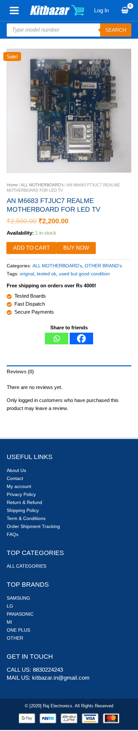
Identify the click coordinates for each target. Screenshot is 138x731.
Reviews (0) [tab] (20, 371)
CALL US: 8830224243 (35, 670)
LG (10, 606)
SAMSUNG (18, 598)
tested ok (46, 273)
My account (19, 486)
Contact (15, 478)
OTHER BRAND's (103, 265)
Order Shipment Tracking (33, 526)
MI (9, 622)
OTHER (15, 638)
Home (12, 185)
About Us (16, 470)
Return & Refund (24, 502)
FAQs (12, 534)
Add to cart (31, 248)
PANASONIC (20, 614)
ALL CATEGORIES (26, 566)
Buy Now (76, 248)
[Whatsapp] (56, 338)
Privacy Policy (21, 494)
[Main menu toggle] (14, 10)
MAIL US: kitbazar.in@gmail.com (48, 678)
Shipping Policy (23, 510)
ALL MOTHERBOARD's (42, 185)
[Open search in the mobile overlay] (69, 30)
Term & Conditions (26, 518)
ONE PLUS (18, 630)
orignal (27, 273)
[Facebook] (81, 338)
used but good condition (84, 273)
